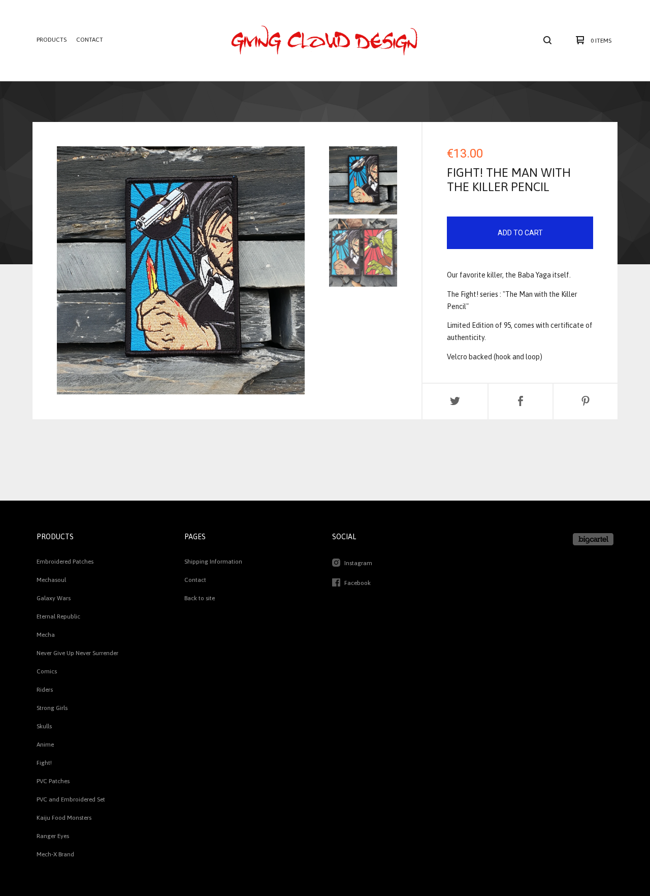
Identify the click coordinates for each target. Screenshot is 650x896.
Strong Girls (52, 708)
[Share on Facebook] (520, 401)
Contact (89, 39)
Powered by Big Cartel (593, 539)
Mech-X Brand (55, 854)
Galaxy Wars (54, 598)
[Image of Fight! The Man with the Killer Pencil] (363, 180)
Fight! (44, 762)
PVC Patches (53, 781)
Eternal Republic (58, 616)
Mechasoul (51, 579)
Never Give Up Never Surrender (77, 653)
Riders (45, 689)
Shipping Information (213, 561)
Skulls (44, 726)
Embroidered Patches (65, 561)
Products (52, 39)
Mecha (46, 634)
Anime (45, 744)
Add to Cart (520, 233)
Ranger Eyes (53, 836)
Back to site (199, 598)
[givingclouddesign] (324, 40)
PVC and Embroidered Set (71, 799)
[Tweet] (455, 401)
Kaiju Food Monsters (64, 817)
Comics (47, 671)
